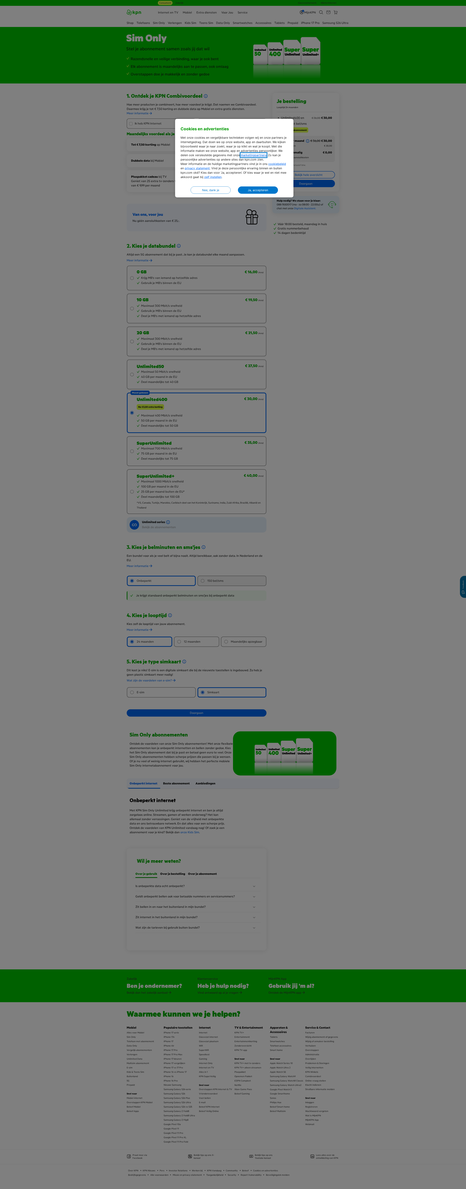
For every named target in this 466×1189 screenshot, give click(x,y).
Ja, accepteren (258, 190)
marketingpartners (253, 155)
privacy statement (197, 168)
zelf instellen (213, 177)
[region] (234, 158)
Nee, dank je (210, 190)
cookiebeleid (277, 164)
